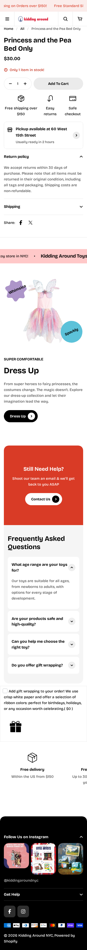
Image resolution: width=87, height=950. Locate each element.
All (22, 29)
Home (8, 29)
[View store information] (76, 135)
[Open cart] (79, 19)
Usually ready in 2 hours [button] (35, 142)
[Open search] (65, 19)
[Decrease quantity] (9, 84)
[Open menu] (7, 19)
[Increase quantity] (27, 84)
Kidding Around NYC (35, 935)
